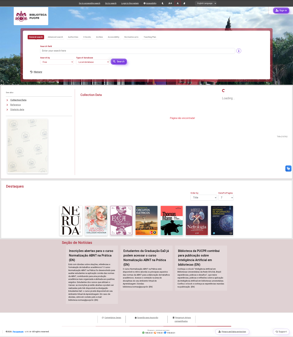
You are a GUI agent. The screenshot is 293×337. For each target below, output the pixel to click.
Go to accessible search (89, 3)
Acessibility (151, 3)
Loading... (228, 98)
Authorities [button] (73, 37)
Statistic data (17, 109)
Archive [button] (99, 37)
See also (9, 92)
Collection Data (18, 100)
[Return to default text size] (177, 3)
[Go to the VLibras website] (184, 3)
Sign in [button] (283, 10)
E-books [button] (87, 37)
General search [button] (36, 37)
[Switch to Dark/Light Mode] (162, 3)
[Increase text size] (170, 3)
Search (121, 61)
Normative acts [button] (131, 37)
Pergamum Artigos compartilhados (183, 319)
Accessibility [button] (113, 37)
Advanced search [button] (55, 37)
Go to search (110, 3)
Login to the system (130, 3)
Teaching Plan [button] (150, 37)
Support (283, 331)
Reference (15, 105)
